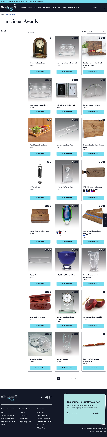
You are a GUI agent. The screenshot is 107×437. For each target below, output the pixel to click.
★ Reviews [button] (105, 220)
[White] (87, 235)
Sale (64, 7)
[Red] (94, 191)
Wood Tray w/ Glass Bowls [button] (38, 145)
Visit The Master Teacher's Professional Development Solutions (23, 1)
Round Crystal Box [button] (36, 359)
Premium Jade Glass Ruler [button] (65, 145)
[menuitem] (9, 412)
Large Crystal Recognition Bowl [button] (40, 105)
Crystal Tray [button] (34, 275)
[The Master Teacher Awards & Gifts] (8, 7)
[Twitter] (50, 397)
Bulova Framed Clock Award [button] (66, 105)
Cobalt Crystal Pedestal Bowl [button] (66, 275)
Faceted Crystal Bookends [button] (91, 105)
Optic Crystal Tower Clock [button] (65, 187)
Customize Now (40, 72)
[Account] (101, 7)
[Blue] (87, 191)
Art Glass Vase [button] (61, 231)
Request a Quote (73, 7)
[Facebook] (41, 397)
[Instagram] (46, 397)
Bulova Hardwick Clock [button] (37, 63)
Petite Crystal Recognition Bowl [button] (67, 63)
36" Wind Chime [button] (35, 187)
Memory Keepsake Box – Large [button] (39, 231)
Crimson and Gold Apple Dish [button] (92, 317)
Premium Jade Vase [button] (63, 359)
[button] (23, 7)
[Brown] (89, 191)
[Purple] (92, 191)
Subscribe (96, 413)
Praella (104, 431)
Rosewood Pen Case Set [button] (37, 317)
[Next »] (75, 378)
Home (2, 14)
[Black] (84, 191)
